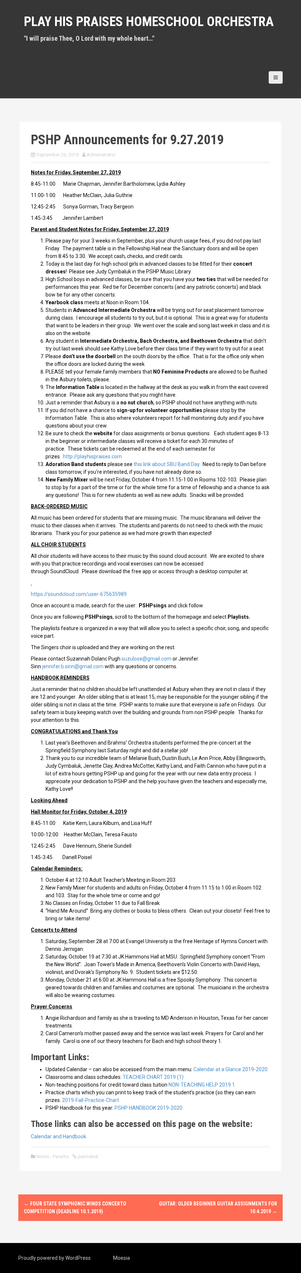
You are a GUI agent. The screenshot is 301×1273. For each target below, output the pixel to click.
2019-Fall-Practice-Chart (90, 1100)
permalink (88, 1156)
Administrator (101, 154)
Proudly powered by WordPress (54, 1258)
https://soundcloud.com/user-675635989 (79, 594)
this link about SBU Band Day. (167, 464)
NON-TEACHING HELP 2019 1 (201, 1085)
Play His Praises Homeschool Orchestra (149, 21)
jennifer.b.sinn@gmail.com (73, 666)
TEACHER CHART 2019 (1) (153, 1077)
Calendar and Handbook (58, 1136)
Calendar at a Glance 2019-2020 (230, 1069)
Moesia (121, 1258)
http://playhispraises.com (92, 456)
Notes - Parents (52, 1156)
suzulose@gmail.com (146, 659)
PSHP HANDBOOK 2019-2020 (148, 1108)
